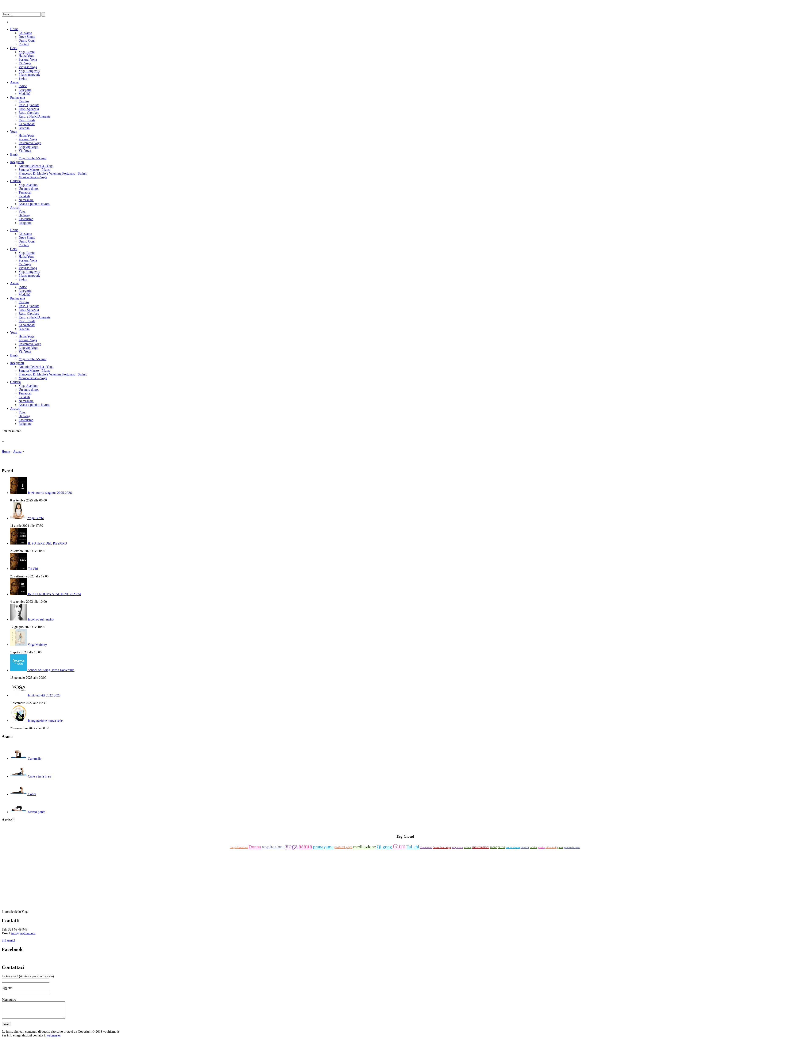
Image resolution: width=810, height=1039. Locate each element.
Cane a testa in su (39, 776)
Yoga (13, 131)
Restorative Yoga (30, 143)
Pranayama (17, 97)
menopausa (497, 847)
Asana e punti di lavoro (34, 204)
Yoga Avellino (28, 185)
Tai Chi (33, 568)
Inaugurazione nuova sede (45, 720)
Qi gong (384, 846)
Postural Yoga (28, 59)
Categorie (25, 90)
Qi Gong (24, 215)
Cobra (32, 794)
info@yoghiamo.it (23, 933)
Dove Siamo (27, 36)
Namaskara (26, 200)
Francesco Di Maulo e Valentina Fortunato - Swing (52, 173)
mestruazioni (480, 847)
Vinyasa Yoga (28, 67)
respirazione (273, 846)
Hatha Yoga (26, 55)
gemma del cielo (572, 847)
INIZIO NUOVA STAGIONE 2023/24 (54, 594)
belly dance (457, 847)
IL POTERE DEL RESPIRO (47, 543)
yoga (291, 846)
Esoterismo (26, 219)
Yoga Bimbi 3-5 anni (32, 158)
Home (14, 29)
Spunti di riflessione (405, 828)
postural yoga (343, 847)
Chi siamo (25, 33)
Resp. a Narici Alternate (34, 116)
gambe (541, 847)
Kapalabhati (27, 124)
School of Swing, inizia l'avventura (51, 670)
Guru (399, 846)
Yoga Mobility (37, 644)
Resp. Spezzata (29, 109)
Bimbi (14, 154)
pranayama (323, 846)
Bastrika (24, 128)
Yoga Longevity (29, 71)
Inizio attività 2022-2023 (44, 695)
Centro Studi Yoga (442, 847)
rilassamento (426, 847)
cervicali (525, 847)
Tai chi (412, 846)
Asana (14, 82)
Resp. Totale (27, 120)
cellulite (533, 847)
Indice (23, 86)
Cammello (35, 758)
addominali (550, 847)
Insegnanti (17, 162)
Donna (254, 846)
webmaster (53, 1035)
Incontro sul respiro (41, 619)
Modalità (24, 93)
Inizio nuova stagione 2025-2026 (50, 492)
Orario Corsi (27, 40)
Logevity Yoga (28, 147)
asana (305, 846)
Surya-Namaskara (239, 847)
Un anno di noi (29, 188)
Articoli (15, 207)
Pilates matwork (29, 74)
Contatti (24, 44)
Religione (25, 223)
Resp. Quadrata (29, 105)
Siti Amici (8, 940)
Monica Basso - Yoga (33, 177)
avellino (467, 847)
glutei (560, 847)
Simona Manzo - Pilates (34, 169)
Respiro (24, 101)
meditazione (364, 846)
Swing (23, 78)
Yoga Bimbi (27, 52)
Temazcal (25, 192)
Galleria (15, 181)
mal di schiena (513, 847)
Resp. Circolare (29, 112)
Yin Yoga (25, 63)
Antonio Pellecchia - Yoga (36, 166)
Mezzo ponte (36, 812)
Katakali (24, 196)
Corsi (13, 48)
